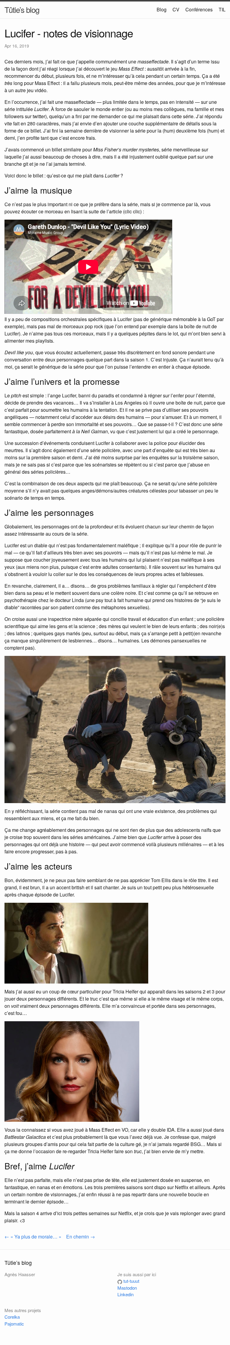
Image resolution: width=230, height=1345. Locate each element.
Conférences (199, 9)
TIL (222, 9)
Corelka (12, 1317)
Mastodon (127, 1288)
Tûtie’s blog (21, 9)
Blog (162, 9)
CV (175, 9)
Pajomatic (14, 1323)
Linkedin (125, 1294)
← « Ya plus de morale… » (32, 1236)
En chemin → (80, 1236)
